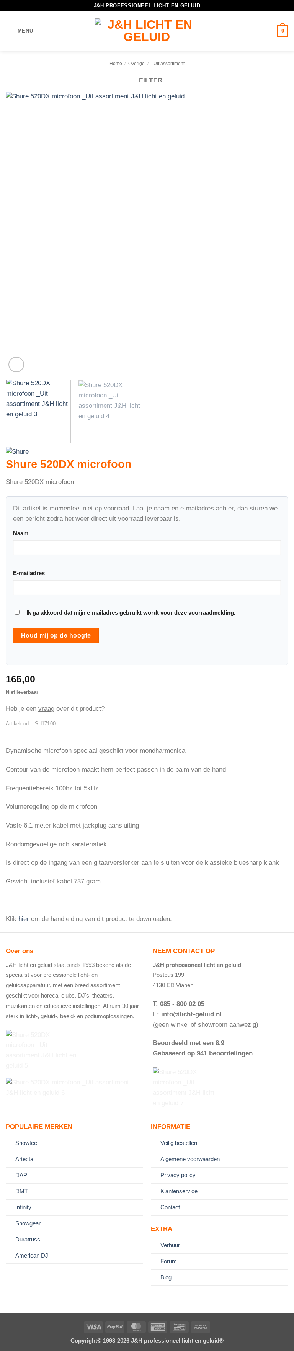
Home (115, 63)
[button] (19, 31)
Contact (170, 1207)
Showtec (26, 1143)
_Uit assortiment (168, 63)
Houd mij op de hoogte (56, 635)
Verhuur (170, 1245)
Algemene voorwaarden (190, 1159)
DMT (21, 1191)
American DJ (31, 1255)
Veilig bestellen (178, 1143)
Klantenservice (179, 1191)
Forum (168, 1261)
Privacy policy (178, 1175)
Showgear (28, 1223)
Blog (166, 1277)
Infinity (23, 1207)
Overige (136, 63)
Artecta (24, 1159)
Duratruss (27, 1239)
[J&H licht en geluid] (147, 31)
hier (23, 918)
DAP (21, 1175)
